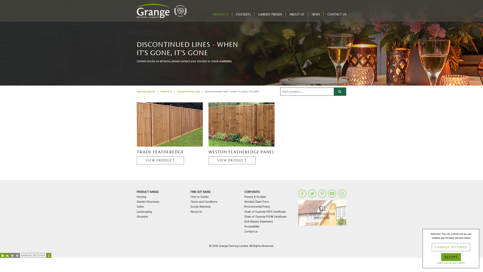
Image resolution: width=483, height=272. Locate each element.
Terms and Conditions (204, 201)
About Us (296, 14)
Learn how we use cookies (451, 263)
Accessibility (251, 226)
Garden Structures (148, 201)
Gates (140, 206)
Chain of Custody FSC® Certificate (265, 216)
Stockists (243, 14)
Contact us (336, 14)
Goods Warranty (201, 206)
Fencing (141, 197)
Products (220, 14)
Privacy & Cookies (255, 197)
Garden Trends (270, 14)
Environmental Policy (257, 206)
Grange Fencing (146, 91)
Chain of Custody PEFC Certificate (265, 211)
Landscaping (144, 211)
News (316, 14)
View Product (160, 160)
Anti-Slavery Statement (258, 221)
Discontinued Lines (188, 91)
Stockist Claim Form (256, 201)
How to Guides (200, 197)
